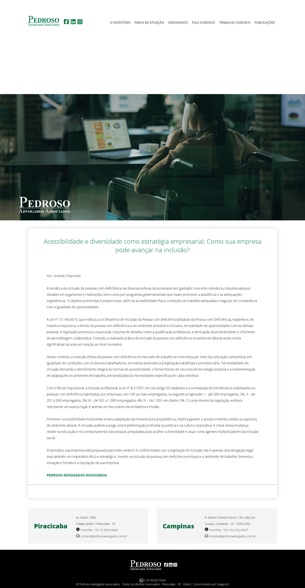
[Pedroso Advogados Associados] (145, 565)
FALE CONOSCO (203, 22)
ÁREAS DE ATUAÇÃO (149, 22)
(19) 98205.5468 (154, 580)
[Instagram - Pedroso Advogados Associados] (80, 23)
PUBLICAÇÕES (265, 22)
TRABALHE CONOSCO (234, 22)
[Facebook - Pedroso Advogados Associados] (66, 23)
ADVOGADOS (178, 22)
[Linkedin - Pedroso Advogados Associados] (73, 23)
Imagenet (223, 584)
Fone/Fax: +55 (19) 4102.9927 (228, 530)
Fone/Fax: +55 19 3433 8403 (99, 530)
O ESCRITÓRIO (120, 22)
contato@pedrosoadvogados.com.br (104, 536)
